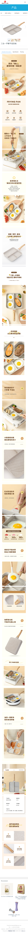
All (1, 13)
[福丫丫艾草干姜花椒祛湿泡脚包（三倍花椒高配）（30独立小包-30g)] (21, 889)
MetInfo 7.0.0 (11, 930)
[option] (14, 27)
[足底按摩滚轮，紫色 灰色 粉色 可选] (14, 907)
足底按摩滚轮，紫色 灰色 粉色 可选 (14, 915)
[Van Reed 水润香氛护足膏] (7, 889)
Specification (15, 51)
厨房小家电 (8, 13)
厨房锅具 (17, 13)
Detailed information (6, 51)
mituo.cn (23, 930)
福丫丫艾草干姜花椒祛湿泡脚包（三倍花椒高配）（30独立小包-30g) (20, 897)
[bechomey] (5, 2)
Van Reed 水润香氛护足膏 (7, 896)
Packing (22, 51)
